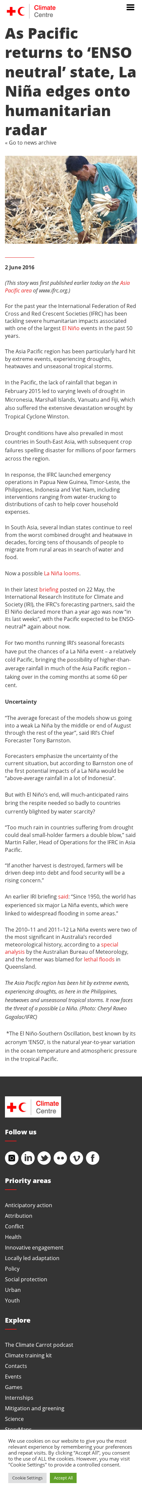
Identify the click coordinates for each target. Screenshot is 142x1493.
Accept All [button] (63, 1478)
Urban (13, 1289)
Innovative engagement (34, 1247)
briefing (48, 589)
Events (13, 1376)
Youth (12, 1300)
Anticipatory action (28, 1205)
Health (13, 1236)
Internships (19, 1397)
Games (13, 1386)
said (63, 896)
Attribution (18, 1215)
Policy (12, 1268)
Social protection (26, 1279)
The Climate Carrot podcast (39, 1344)
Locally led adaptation (32, 1257)
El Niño (71, 328)
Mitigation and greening (34, 1408)
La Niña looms (61, 573)
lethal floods (99, 959)
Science (14, 1418)
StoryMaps (18, 1429)
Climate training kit (28, 1355)
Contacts (16, 1365)
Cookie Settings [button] (27, 1478)
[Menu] (130, 6)
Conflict (14, 1226)
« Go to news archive (30, 142)
